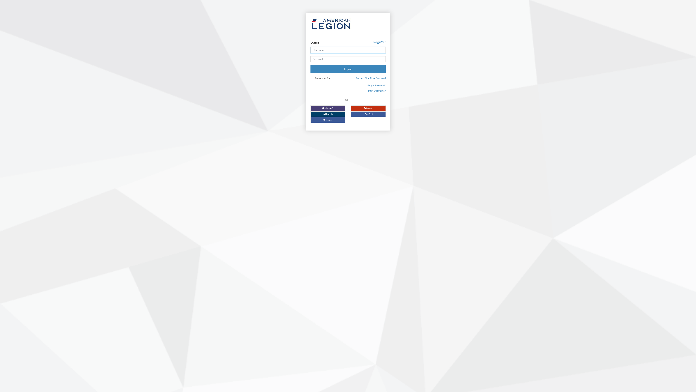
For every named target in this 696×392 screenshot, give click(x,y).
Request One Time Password (371, 78)
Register (379, 42)
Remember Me (322, 78)
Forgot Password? (376, 85)
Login (348, 69)
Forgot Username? (376, 90)
